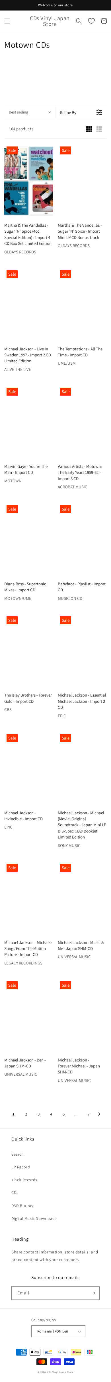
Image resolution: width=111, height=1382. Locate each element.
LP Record (20, 1167)
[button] (7, 21)
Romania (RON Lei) (52, 1331)
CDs (14, 1192)
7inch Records (24, 1179)
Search (17, 1154)
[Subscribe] (93, 1293)
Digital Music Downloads (34, 1218)
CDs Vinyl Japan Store (60, 1371)
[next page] (99, 1114)
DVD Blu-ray (22, 1205)
